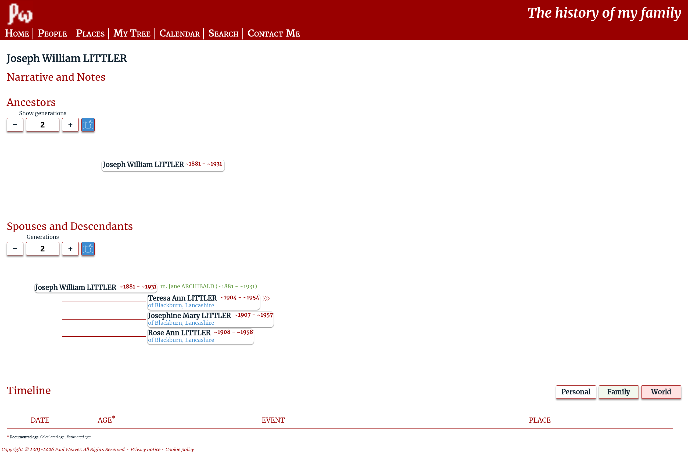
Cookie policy (179, 450)
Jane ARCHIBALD (191, 286)
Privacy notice (145, 450)
